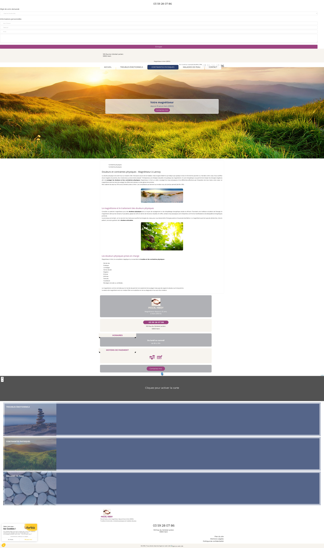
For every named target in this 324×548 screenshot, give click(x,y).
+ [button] (2, 378)
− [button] (2, 381)
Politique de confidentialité (213, 541)
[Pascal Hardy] (162, 54)
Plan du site (219, 536)
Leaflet (322, 375)
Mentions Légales (217, 539)
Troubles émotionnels (131, 67)
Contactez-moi (162, 110)
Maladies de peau (191, 67)
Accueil (108, 67)
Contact (213, 67)
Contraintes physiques (163, 67)
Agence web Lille (165, 546)
